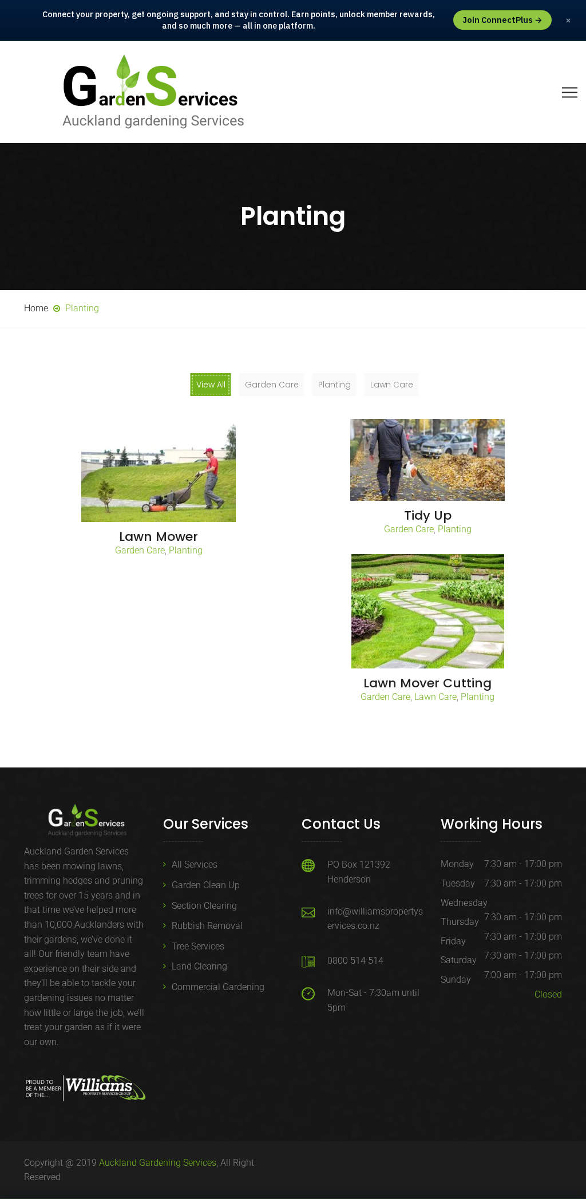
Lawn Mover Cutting (427, 683)
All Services (194, 864)
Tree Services (198, 946)
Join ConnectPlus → (502, 19)
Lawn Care (435, 696)
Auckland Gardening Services (157, 1162)
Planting (186, 550)
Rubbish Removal (207, 925)
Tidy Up (428, 515)
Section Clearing (204, 905)
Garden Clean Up (206, 885)
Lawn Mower (158, 536)
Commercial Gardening (218, 987)
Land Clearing (199, 966)
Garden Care (140, 550)
